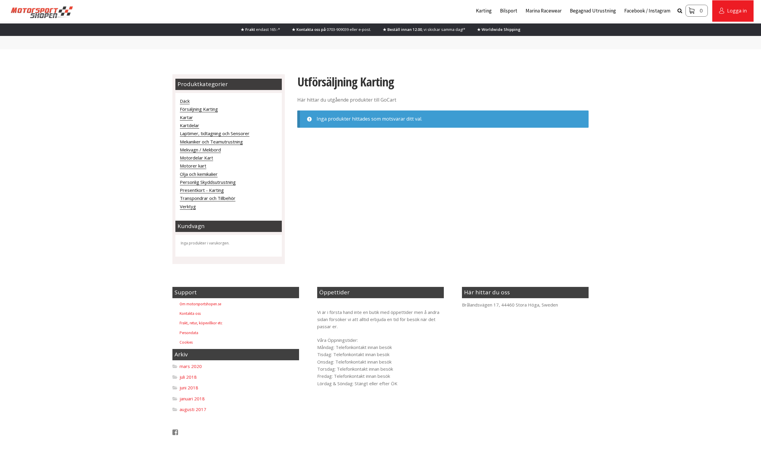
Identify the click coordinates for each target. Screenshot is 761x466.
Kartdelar (189, 125)
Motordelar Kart (196, 158)
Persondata (189, 332)
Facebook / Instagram (647, 10)
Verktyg (188, 206)
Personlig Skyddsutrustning (208, 182)
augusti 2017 (193, 409)
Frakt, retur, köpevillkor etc (201, 323)
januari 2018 (192, 399)
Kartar (186, 117)
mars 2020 (191, 366)
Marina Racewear (544, 10)
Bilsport (508, 10)
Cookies (186, 342)
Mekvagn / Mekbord (200, 150)
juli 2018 (188, 377)
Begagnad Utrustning (593, 10)
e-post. (365, 29)
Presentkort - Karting (202, 190)
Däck (185, 101)
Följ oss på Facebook (200, 432)
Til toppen (332, 305)
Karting (484, 10)
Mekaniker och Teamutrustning (211, 142)
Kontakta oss (190, 313)
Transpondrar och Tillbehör (207, 198)
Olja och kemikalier (199, 174)
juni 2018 (189, 388)
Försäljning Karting (199, 109)
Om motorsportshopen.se (200, 304)
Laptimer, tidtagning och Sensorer (214, 133)
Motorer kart (193, 166)
